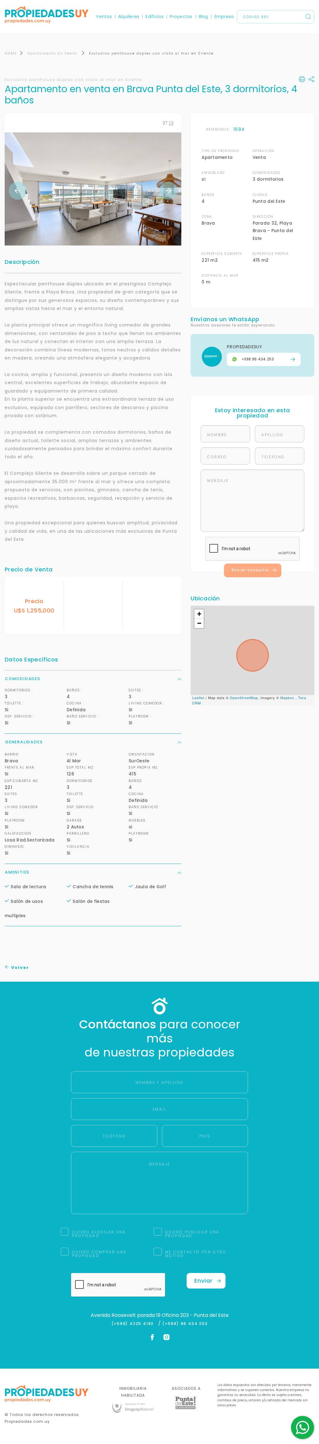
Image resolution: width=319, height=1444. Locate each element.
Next (168, 191)
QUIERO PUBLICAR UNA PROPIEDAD (192, 1233)
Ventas (104, 16)
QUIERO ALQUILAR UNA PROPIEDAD (99, 1233)
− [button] (199, 623)
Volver (19, 967)
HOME (11, 53)
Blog (203, 16)
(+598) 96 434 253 (185, 1324)
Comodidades (22, 678)
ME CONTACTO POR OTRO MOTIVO (195, 1253)
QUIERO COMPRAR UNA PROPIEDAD (99, 1253)
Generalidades (24, 742)
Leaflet (198, 697)
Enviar (203, 1280)
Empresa (224, 16)
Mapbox (287, 697)
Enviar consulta (250, 570)
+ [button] (199, 614)
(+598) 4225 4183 (134, 1324)
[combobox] (106, 722)
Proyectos (181, 16)
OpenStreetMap (244, 697)
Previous (18, 191)
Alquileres (128, 16)
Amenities (17, 872)
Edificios (154, 16)
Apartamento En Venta (53, 53)
